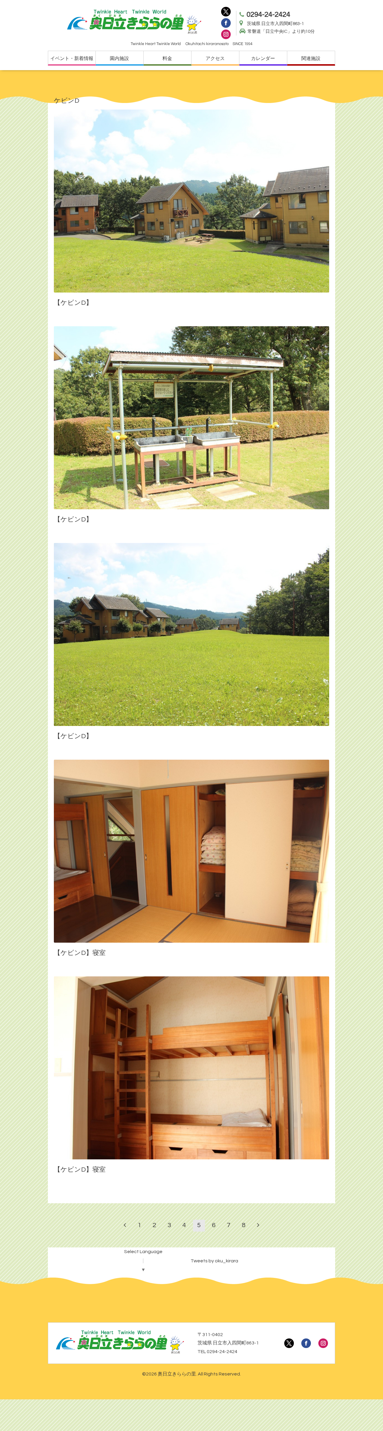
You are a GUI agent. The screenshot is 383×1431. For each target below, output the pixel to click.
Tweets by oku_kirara (214, 1260)
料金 (167, 58)
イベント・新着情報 (71, 58)
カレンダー (263, 58)
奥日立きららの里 (177, 1374)
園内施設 (119, 58)
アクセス (215, 58)
